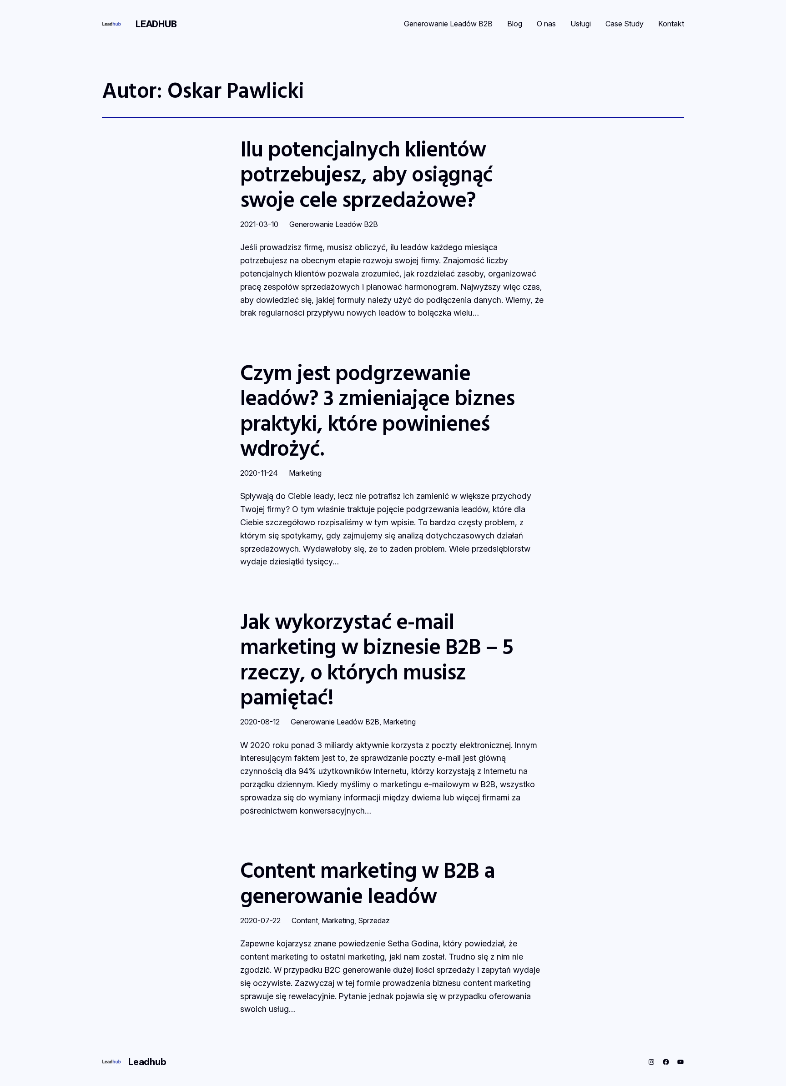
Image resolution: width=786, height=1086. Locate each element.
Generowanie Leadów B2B (333, 224)
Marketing (305, 473)
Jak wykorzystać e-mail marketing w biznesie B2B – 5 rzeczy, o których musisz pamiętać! (376, 658)
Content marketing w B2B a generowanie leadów (367, 882)
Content (305, 920)
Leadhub (156, 24)
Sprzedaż (374, 920)
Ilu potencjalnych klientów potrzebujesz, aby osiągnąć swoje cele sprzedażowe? (366, 173)
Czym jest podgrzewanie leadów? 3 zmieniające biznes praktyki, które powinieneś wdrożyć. (377, 410)
